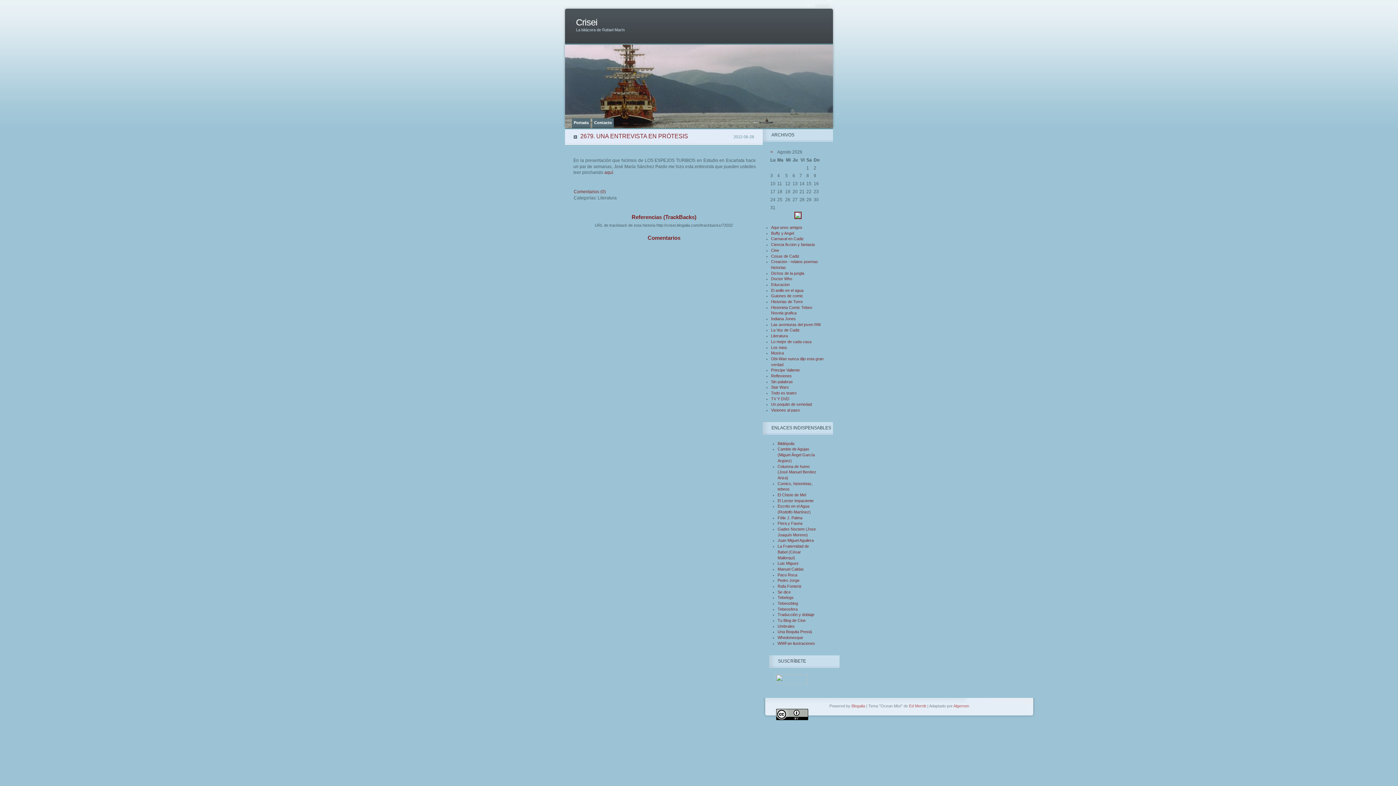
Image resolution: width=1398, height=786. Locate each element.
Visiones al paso (785, 410)
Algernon (961, 706)
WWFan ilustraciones (796, 643)
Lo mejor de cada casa (791, 342)
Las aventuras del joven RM (796, 324)
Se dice (784, 592)
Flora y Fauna (790, 523)
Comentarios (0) (590, 191)
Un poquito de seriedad (791, 404)
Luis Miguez (788, 563)
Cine (775, 250)
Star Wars (780, 387)
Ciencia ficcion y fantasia (793, 244)
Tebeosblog (788, 603)
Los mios (779, 347)
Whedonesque (790, 637)
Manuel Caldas (791, 569)
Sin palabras (782, 382)
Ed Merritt (917, 706)
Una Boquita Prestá (795, 632)
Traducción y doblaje (796, 614)
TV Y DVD (780, 399)
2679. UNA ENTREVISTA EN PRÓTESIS (634, 136)
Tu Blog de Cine (792, 620)
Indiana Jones (783, 319)
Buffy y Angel (782, 233)
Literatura (779, 336)
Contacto (603, 122)
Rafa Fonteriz (790, 586)
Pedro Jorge (788, 580)
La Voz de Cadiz (785, 330)
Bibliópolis (786, 443)
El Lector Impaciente (796, 501)
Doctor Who (781, 279)
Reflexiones (781, 376)
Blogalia (858, 706)
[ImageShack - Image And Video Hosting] (798, 217)
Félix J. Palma (790, 518)
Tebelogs (786, 597)
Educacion (780, 284)
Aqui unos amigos (786, 227)
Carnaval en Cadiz (787, 239)
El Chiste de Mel (792, 495)
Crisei (586, 22)
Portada (581, 122)
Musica (777, 353)
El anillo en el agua (787, 290)
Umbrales (786, 626)
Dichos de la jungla (787, 273)
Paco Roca (787, 575)
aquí (608, 172)
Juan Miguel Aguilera (796, 540)
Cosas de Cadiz (785, 256)
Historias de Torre (787, 301)
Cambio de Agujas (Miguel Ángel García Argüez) (796, 455)
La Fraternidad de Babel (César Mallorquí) (793, 552)
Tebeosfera (788, 609)
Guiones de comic (787, 296)
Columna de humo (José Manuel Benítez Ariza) (797, 472)
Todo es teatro (784, 393)
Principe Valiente (785, 370)
